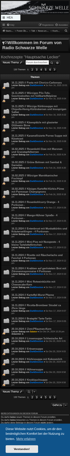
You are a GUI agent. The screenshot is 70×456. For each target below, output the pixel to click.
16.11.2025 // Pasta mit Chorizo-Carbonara (36, 82)
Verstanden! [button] (22, 449)
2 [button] (32, 69)
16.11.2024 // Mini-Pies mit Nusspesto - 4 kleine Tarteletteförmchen (35, 243)
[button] (55, 69)
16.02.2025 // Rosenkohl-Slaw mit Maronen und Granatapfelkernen (36, 150)
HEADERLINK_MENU (11, 18)
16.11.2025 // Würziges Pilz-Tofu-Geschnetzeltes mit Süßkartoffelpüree (34, 94)
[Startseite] (35, 7)
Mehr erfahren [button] (26, 439)
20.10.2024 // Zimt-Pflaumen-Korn (31, 328)
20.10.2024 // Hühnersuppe (27, 369)
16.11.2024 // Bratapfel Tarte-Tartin (31, 318)
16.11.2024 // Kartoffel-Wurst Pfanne (32, 294)
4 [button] (41, 69)
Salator (33, 331)
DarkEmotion (36, 85)
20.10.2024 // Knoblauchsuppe (29, 379)
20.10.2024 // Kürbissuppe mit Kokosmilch (36, 359)
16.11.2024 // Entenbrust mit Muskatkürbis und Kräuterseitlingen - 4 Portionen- (39, 230)
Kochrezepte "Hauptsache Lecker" (30, 57)
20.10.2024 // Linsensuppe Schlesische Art (36, 338)
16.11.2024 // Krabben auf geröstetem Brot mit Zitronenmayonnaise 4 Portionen (38, 270)
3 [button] (37, 69)
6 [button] (50, 69)
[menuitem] (10, 25)
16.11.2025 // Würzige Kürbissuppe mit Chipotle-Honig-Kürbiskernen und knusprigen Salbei (38, 109)
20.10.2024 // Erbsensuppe (27, 348)
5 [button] (45, 69)
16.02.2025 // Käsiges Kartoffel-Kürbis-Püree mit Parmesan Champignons (37, 190)
